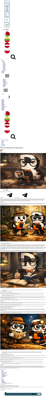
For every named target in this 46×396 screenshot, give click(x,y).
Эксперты (4, 83)
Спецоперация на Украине (5, 140)
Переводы (3, 102)
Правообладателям (4, 382)
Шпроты (4, 79)
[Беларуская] (7, 36)
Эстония (4, 63)
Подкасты (3, 109)
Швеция (4, 70)
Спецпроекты (3, 107)
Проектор (4, 85)
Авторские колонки (5, 82)
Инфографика (5, 81)
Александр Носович (2, 152)
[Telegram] (7, 27)
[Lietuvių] (7, 42)
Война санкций (4, 144)
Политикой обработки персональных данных (27, 394)
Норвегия (4, 68)
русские (3, 373)
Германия (4, 66)
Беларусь (4, 64)
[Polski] (7, 53)
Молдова (3, 142)
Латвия (2, 141)
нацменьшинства (4, 375)
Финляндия (4, 69)
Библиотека (4, 84)
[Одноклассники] (7, 11)
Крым (2, 371)
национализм (3, 376)
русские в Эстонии (4, 372)
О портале (3, 381)
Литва (4, 62)
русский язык (3, 374)
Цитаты (4, 86)
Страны (3, 61)
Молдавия (4, 65)
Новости (3, 60)
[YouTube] (7, 22)
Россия (2, 370)
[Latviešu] (7, 47)
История (3, 101)
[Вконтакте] (7, 5)
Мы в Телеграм (2, 197)
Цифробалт (3, 104)
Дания (4, 67)
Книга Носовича (17, 197)
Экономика (3, 71)
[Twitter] (7, 16)
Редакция (3, 380)
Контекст (3, 72)
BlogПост (4, 80)
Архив (2, 379)
